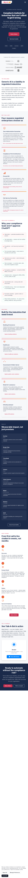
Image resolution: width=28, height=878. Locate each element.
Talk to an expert (19, 685)
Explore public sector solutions (12, 374)
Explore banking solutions (11, 334)
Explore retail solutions (10, 394)
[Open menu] (25, 2)
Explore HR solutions (9, 414)
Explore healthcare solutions (11, 354)
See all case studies (14, 524)
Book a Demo (14, 34)
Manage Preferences (15, 872)
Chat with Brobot (15, 656)
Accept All (5, 875)
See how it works (14, 39)
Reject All (5, 872)
